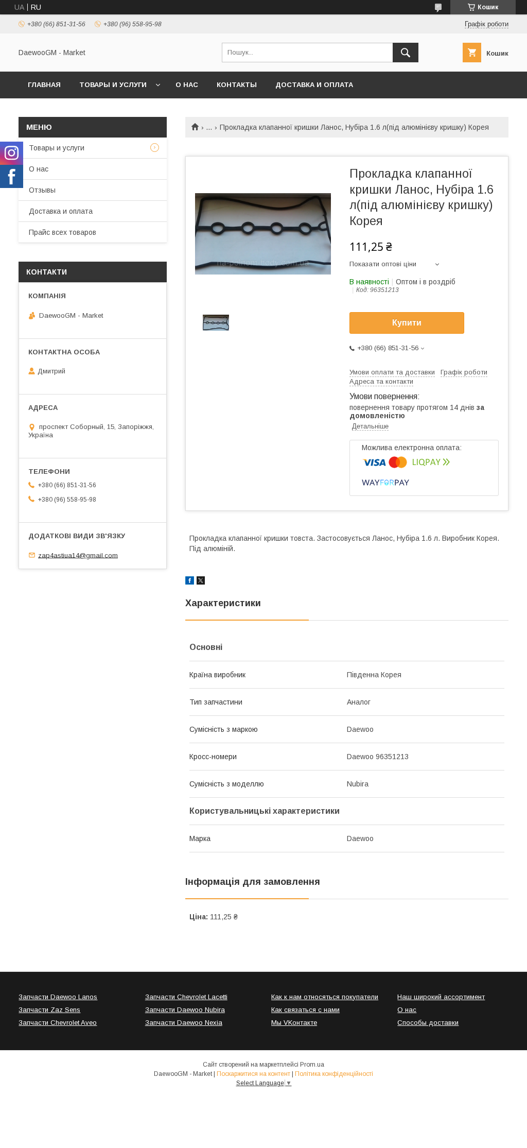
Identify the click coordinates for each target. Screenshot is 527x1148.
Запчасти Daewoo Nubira (185, 1010)
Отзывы (42, 190)
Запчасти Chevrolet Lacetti (186, 997)
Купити (406, 322)
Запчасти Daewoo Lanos (58, 997)
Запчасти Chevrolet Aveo (58, 1022)
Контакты (237, 85)
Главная (44, 85)
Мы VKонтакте (294, 1022)
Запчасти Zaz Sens (49, 1010)
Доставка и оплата (314, 85)
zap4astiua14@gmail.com (78, 555)
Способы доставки (428, 1022)
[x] (201, 582)
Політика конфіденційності (334, 1073)
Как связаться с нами (305, 1010)
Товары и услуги (113, 85)
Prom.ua (312, 1064)
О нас (186, 85)
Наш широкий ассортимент (441, 997)
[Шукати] (405, 52)
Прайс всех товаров (62, 232)
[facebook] (189, 582)
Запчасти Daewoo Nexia (183, 1022)
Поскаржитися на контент (253, 1073)
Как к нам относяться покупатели (324, 997)
